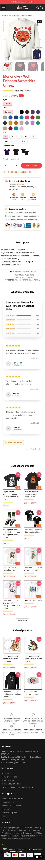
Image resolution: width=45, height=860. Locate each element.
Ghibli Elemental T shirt (33, 601)
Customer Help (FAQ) (10, 813)
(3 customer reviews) (22, 91)
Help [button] (40, 857)
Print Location (8, 146)
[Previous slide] (5, 39)
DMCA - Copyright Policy (11, 784)
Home (3, 15)
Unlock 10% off (5, 849)
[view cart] (41, 7)
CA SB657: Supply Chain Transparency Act (18, 787)
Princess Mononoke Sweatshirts (26, 280)
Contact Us (6, 809)
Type (5, 100)
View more (22, 620)
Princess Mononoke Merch (20, 15)
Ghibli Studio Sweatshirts (24, 275)
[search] (37, 7)
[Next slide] (40, 39)
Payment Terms (8, 802)
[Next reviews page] (40, 449)
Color (5, 108)
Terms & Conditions (9, 777)
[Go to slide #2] (20, 66)
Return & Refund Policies (11, 806)
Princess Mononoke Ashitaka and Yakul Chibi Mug (10, 658)
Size (4, 133)
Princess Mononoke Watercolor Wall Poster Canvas (33, 658)
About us (5, 773)
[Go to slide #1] (7, 66)
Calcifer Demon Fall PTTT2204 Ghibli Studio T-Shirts (31, 494)
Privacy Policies (8, 780)
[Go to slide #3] (33, 66)
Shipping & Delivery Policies (12, 799)
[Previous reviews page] (27, 449)
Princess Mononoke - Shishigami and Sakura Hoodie (12, 694)
